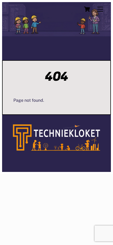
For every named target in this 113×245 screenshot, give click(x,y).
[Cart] (87, 9)
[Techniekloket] (56, 148)
